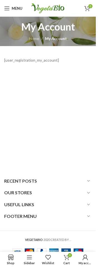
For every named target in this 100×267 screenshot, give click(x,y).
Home (34, 38)
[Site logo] (48, 8)
